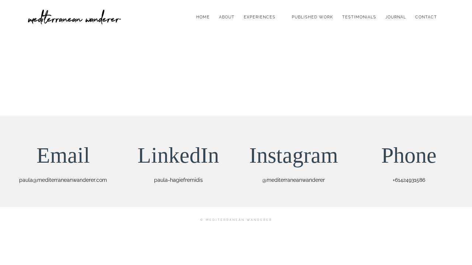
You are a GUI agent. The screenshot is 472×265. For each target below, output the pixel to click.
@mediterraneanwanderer (293, 180)
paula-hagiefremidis (178, 180)
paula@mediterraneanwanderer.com (63, 180)
